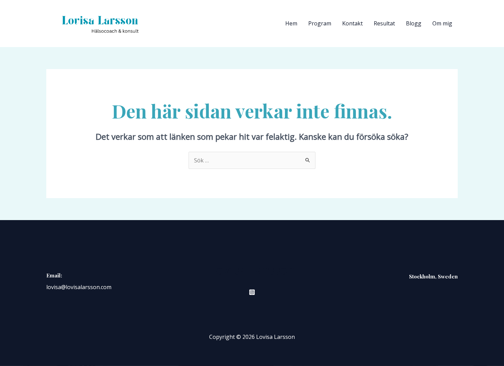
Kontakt (352, 23)
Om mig (442, 23)
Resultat (384, 23)
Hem (291, 23)
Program (319, 23)
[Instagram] (252, 292)
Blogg (413, 23)
